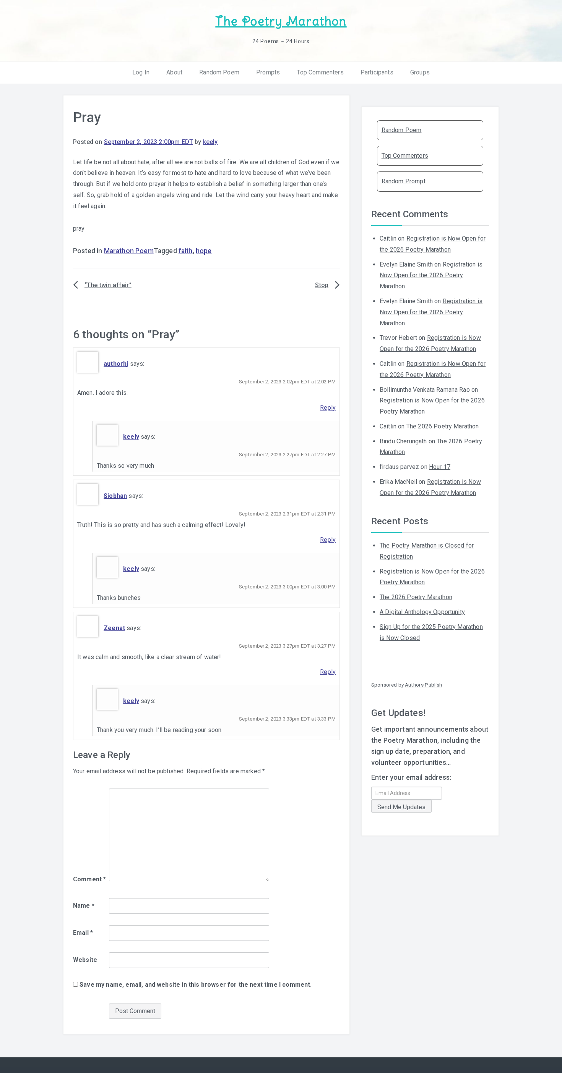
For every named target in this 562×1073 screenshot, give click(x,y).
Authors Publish (423, 685)
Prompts (268, 72)
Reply (328, 407)
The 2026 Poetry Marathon (442, 426)
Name (83, 905)
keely (210, 141)
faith (186, 251)
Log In (140, 72)
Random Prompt (404, 181)
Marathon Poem (129, 251)
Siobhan (115, 495)
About (174, 72)
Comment (89, 879)
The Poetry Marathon (280, 21)
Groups (420, 72)
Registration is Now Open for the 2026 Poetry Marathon (431, 275)
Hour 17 (439, 466)
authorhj (116, 363)
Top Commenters (320, 72)
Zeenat (114, 628)
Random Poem (219, 72)
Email (83, 932)
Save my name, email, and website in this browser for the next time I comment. (196, 984)
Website (85, 959)
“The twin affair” (108, 285)
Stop (321, 285)
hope (204, 251)
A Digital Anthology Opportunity (422, 612)
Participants (377, 72)
